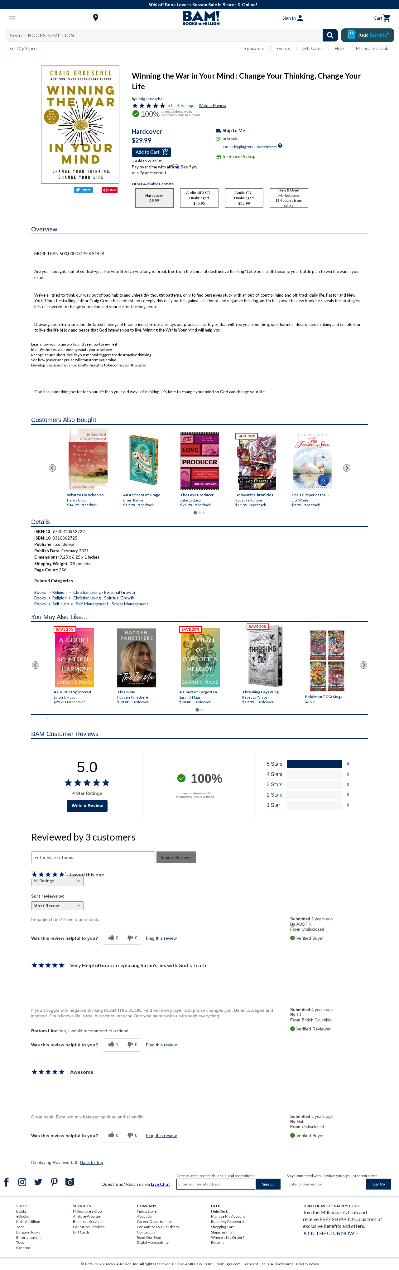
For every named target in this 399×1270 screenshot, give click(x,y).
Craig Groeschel (149, 98)
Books (40, 592)
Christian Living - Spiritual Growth (103, 597)
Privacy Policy (307, 1264)
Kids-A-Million (28, 1221)
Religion (59, 592)
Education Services (89, 1226)
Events (283, 48)
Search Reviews (176, 857)
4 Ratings (185, 105)
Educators (254, 48)
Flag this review (161, 938)
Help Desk (219, 1211)
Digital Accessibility (153, 1242)
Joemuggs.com (228, 1264)
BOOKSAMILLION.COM (192, 1264)
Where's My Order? (227, 1237)
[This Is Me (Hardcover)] (136, 657)
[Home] (199, 18)
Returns (217, 1242)
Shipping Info (221, 1232)
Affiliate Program (87, 1216)
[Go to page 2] (199, 512)
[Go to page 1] (195, 513)
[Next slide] (346, 468)
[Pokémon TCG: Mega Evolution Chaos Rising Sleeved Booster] (327, 661)
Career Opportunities (155, 1221)
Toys (20, 1242)
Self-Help (60, 603)
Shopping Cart (222, 1226)
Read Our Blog (149, 1237)
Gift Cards (312, 48)
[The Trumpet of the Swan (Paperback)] (312, 461)
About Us (144, 1216)
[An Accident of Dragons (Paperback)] (144, 460)
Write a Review (212, 105)
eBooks (22, 1216)
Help (339, 48)
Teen (20, 1226)
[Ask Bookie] (367, 35)
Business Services (88, 1221)
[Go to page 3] (204, 512)
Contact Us (146, 1232)
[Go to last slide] (52, 468)
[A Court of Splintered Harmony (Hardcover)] (74, 657)
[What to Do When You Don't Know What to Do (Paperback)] (88, 459)
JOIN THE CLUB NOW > (330, 1233)
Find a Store (146, 1211)
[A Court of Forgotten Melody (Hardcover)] (200, 657)
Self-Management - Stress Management (112, 603)
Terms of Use (254, 1264)
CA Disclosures (281, 1264)
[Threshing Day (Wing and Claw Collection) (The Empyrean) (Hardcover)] (265, 656)
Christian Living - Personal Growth (104, 592)
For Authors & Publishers (158, 1226)
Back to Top (91, 1162)
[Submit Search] (330, 35)
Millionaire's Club (372, 48)
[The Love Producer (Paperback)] (199, 461)
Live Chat (160, 1184)
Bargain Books (28, 1232)
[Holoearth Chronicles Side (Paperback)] (256, 462)
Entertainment (28, 1237)
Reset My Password (227, 1221)
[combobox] (175, 35)
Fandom (23, 1247)
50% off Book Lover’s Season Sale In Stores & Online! (202, 4)
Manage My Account (228, 1216)
